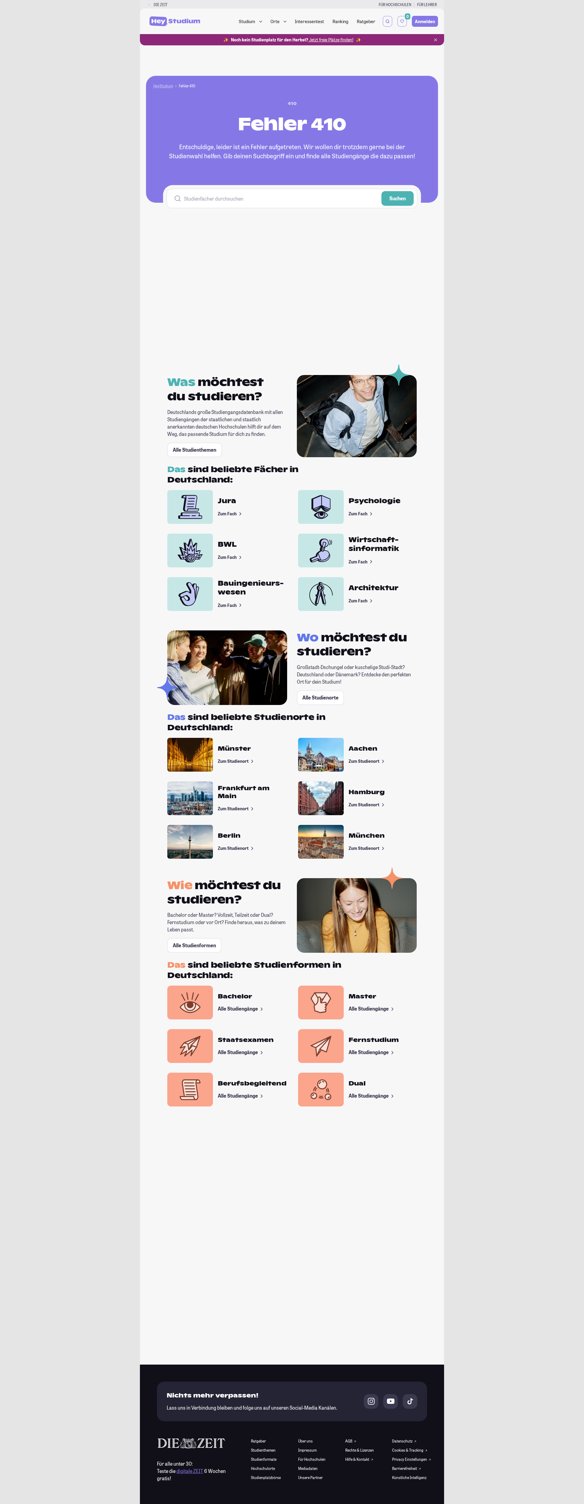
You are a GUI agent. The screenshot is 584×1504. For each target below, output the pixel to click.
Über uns (305, 1441)
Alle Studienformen (194, 945)
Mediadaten (308, 1468)
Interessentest (309, 21)
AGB (349, 1441)
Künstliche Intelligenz (409, 1477)
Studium (247, 21)
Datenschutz (402, 1441)
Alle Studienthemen (194, 450)
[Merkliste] (402, 21)
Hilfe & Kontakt (357, 1459)
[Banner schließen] (435, 40)
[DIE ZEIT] (149, 5)
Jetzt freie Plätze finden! (330, 40)
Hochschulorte (263, 1468)
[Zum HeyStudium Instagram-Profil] (371, 1401)
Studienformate (263, 1459)
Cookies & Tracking (408, 1450)
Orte (275, 21)
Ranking (340, 21)
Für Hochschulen (395, 4)
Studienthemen (263, 1450)
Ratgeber (366, 21)
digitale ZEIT (189, 1471)
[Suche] (387, 21)
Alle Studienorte (320, 697)
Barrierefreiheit (405, 1468)
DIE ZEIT (161, 4)
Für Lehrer (427, 4)
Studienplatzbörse (266, 1477)
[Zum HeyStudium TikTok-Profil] (410, 1401)
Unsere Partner (310, 1477)
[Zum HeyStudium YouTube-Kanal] (390, 1401)
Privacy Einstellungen (409, 1459)
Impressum (307, 1450)
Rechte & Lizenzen (359, 1450)
